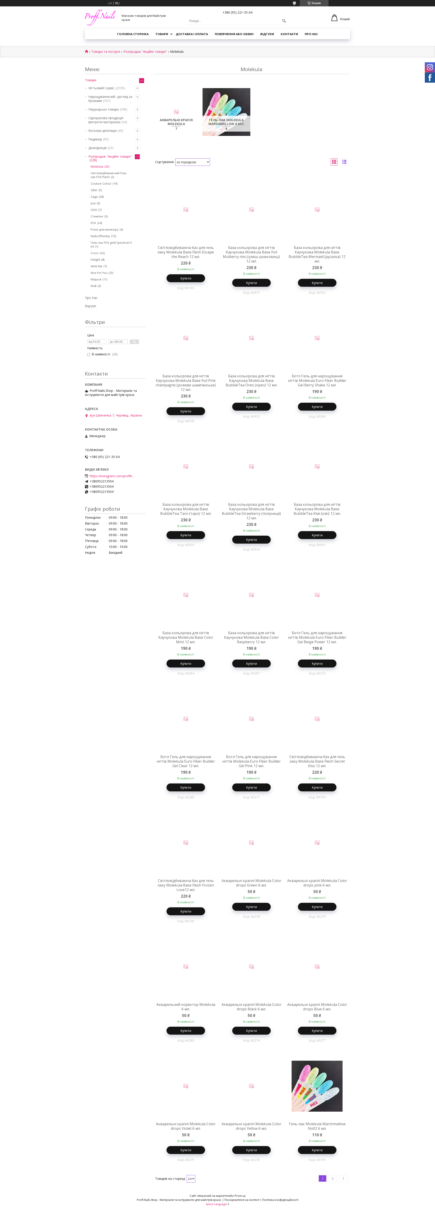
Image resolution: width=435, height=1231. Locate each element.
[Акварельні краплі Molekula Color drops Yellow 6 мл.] (251, 1086)
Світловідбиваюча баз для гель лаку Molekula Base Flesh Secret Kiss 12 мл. (317, 761)
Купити (185, 278)
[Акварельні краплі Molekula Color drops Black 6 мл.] (251, 967)
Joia (93, 203)
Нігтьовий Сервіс (101, 88)
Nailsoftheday (100, 236)
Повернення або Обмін (234, 34)
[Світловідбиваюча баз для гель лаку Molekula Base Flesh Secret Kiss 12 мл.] (317, 719)
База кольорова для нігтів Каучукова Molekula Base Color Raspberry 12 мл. (251, 637)
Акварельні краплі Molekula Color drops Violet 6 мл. (186, 1126)
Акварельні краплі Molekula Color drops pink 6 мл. (317, 882)
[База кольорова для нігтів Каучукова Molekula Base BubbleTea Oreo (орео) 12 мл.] (251, 338)
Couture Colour (101, 183)
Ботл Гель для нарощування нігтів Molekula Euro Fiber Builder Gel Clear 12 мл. (186, 761)
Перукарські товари (103, 109)
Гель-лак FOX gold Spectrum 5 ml (111, 244)
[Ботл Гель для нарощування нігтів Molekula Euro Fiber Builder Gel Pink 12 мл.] (251, 719)
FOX (93, 223)
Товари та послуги (105, 52)
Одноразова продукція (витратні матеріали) (105, 120)
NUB (94, 286)
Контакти (289, 34)
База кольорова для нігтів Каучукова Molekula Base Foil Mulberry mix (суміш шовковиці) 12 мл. (251, 254)
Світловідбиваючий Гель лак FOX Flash (109, 175)
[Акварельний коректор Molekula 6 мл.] (186, 967)
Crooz (95, 253)
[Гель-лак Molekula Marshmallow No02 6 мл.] (317, 1086)
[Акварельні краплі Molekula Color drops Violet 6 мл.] (186, 1086)
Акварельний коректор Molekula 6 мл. (185, 1006)
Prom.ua (240, 1196)
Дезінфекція (97, 148)
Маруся (96, 279)
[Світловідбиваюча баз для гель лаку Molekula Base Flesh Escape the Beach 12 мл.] (186, 210)
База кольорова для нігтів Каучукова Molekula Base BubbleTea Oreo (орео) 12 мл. (251, 380)
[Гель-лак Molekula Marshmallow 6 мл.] (226, 112)
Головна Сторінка (133, 34)
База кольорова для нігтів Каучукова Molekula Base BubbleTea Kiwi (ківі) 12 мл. (317, 509)
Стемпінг (97, 216)
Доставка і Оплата (192, 34)
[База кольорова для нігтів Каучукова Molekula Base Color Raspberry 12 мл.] (251, 595)
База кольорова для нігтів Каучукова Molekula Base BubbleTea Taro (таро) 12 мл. (185, 509)
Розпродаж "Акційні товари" (145, 52)
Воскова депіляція (102, 130)
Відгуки (267, 34)
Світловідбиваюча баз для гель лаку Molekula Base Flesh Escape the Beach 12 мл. (185, 252)
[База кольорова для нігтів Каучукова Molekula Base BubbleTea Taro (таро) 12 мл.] (186, 467)
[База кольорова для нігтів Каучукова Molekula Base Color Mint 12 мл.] (186, 595)
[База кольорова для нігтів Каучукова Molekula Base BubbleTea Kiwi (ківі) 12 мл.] (317, 467)
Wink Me (96, 266)
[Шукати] (284, 21)
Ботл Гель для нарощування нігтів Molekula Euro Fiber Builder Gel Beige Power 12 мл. (317, 637)
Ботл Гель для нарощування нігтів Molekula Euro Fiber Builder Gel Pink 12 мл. (251, 761)
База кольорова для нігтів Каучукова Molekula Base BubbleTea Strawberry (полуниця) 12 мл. (251, 511)
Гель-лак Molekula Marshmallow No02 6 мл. (317, 1126)
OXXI (94, 210)
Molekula (97, 166)
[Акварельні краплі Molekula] (176, 112)
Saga (94, 197)
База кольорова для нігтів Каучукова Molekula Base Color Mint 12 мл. (185, 637)
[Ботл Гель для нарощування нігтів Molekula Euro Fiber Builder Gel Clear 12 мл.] (186, 719)
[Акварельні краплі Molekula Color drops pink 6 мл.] (317, 843)
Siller (94, 190)
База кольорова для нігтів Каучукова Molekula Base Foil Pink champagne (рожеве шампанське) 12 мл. (186, 383)
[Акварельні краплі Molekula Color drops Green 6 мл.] (251, 843)
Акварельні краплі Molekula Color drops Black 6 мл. (251, 1006)
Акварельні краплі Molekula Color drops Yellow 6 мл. (251, 1126)
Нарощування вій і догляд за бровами (110, 98)
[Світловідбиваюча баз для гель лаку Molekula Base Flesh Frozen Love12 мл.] (186, 843)
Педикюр (95, 139)
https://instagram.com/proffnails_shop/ (112, 476)
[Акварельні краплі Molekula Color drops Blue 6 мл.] (317, 967)
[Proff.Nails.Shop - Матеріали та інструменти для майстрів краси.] (100, 17)
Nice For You (99, 273)
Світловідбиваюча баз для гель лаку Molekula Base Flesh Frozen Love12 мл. (185, 885)
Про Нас (311, 34)
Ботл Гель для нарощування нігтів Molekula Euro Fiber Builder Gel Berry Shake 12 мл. (317, 380)
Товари (161, 34)
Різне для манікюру (104, 229)
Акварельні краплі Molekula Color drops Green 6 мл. (251, 882)
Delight (95, 260)
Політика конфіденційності (280, 1200)
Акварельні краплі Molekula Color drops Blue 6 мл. (317, 1006)
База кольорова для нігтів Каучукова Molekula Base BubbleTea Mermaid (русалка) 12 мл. (317, 254)
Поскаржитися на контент (242, 1200)
